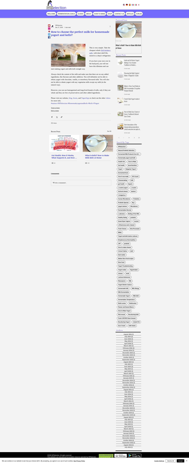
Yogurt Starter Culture (125, 284)
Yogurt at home (55, 108)
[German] (126, 5)
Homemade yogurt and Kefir (126, 158)
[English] (123, 5)
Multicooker (133, 303)
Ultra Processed (134, 228)
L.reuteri (133, 187)
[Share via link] (62, 117)
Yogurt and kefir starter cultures (127, 236)
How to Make (132, 161)
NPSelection (122, 146)
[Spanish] (129, 5)
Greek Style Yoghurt (124, 221)
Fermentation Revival (124, 210)
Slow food (121, 262)
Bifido (120, 232)
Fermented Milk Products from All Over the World (129, 154)
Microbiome (134, 206)
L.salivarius (121, 214)
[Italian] (135, 5)
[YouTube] (49, 25)
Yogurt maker (122, 269)
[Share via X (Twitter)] (57, 117)
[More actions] (110, 26)
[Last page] (139, 137)
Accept (180, 461)
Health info (121, 161)
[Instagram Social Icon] (49, 28)
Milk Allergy (135, 288)
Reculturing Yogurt (124, 322)
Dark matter (121, 255)
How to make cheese (124, 247)
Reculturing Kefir (133, 314)
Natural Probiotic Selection (126, 150)
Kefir (132, 180)
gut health (121, 184)
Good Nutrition (132, 165)
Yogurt (120, 169)
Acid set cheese (123, 191)
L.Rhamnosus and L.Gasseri (126, 225)
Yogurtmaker (134, 269)
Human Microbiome (124, 199)
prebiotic (126, 243)
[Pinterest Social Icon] (49, 31)
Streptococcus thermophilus (126, 240)
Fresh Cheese (122, 228)
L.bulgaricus (122, 195)
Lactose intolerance (124, 277)
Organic (130, 184)
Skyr (133, 202)
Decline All (170, 461)
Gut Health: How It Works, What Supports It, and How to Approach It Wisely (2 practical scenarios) (64, 156)
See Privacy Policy (79, 461)
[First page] (119, 137)
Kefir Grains (132, 325)
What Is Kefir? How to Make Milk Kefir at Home (97, 156)
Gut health (121, 165)
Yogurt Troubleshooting (125, 266)
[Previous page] (123, 137)
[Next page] (134, 137)
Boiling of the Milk (133, 214)
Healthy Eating (122, 217)
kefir (131, 251)
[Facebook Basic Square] (49, 37)
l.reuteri (136, 221)
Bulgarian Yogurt (131, 169)
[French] (132, 5)
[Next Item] (138, 30)
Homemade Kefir (123, 288)
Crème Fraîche (122, 251)
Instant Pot (136, 322)
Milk (130, 281)
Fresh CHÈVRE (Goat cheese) (127, 318)
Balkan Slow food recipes (125, 258)
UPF (119, 243)
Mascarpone (122, 281)
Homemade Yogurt (124, 296)
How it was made (123, 176)
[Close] (186, 460)
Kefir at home (55, 110)
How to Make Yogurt (124, 310)
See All (109, 131)
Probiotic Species (123, 202)
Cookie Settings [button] (159, 461)
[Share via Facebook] (52, 117)
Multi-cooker (122, 303)
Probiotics (136, 199)
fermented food (123, 173)
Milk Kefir (136, 296)
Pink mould (121, 314)
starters (133, 191)
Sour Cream (121, 325)
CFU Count (135, 176)
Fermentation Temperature (126, 299)
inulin (127, 273)
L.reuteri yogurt (123, 187)
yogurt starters (122, 206)
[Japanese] (138, 5)
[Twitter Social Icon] (49, 34)
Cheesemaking (122, 180)
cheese (120, 273)
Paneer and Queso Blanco (126, 307)
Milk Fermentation (123, 292)
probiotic (133, 217)
